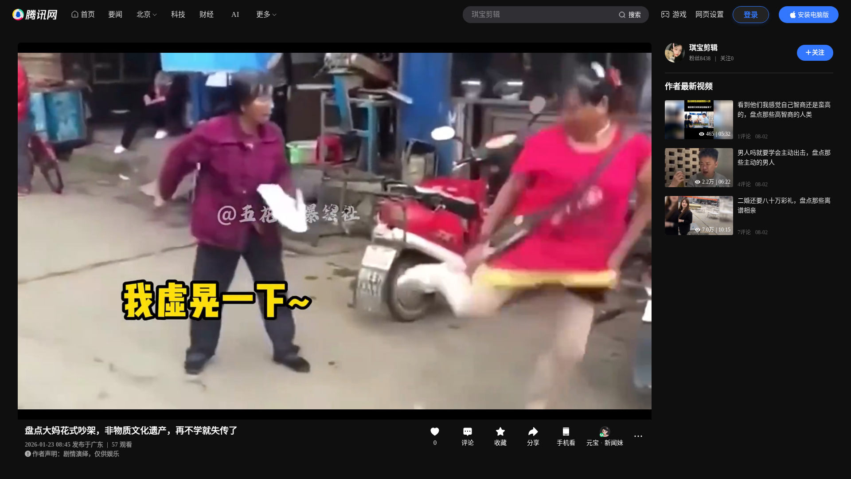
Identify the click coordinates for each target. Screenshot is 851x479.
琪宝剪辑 (703, 47)
